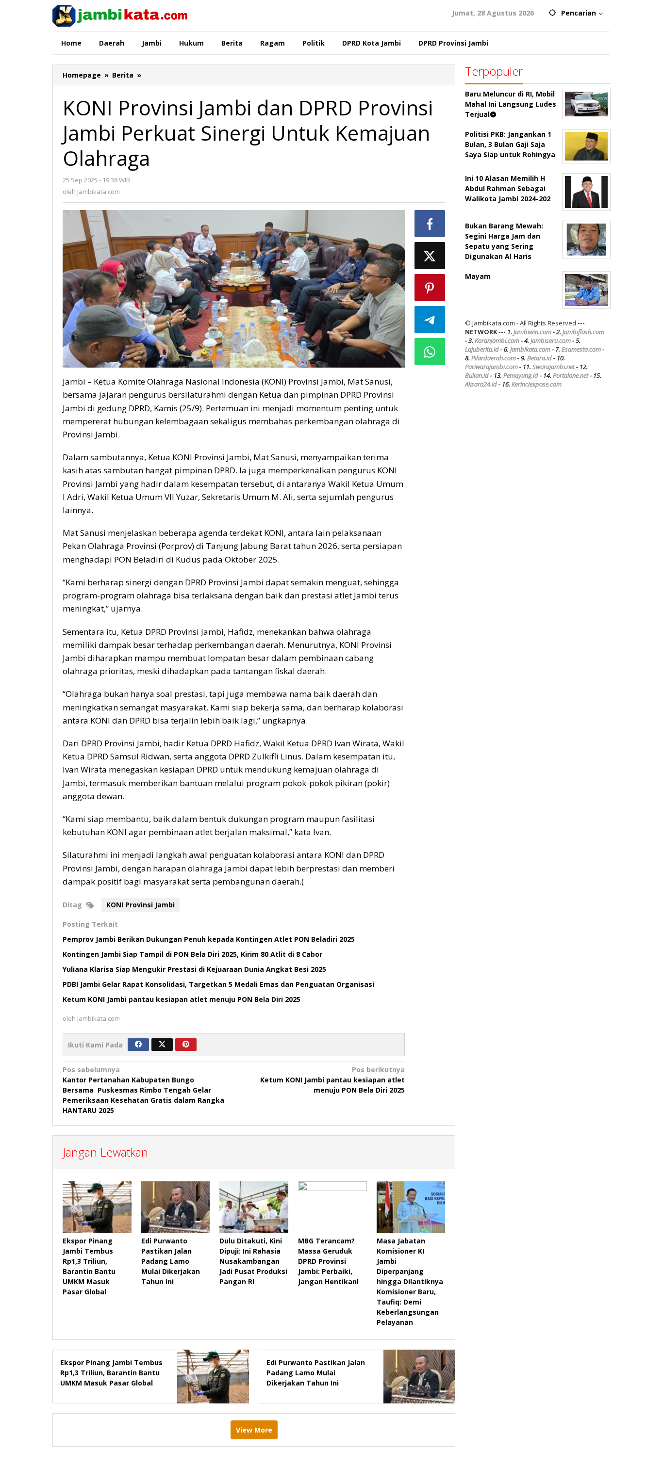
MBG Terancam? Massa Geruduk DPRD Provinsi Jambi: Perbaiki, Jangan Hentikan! (328, 1261)
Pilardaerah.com (493, 358)
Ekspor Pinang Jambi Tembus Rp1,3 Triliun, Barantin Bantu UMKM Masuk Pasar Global (111, 1372)
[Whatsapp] (430, 351)
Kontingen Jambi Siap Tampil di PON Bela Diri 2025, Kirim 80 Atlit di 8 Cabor (192, 954)
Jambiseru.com (550, 340)
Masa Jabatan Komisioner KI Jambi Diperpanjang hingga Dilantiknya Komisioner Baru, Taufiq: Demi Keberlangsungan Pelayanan (410, 1281)
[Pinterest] (186, 1044)
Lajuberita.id (482, 349)
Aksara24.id (481, 384)
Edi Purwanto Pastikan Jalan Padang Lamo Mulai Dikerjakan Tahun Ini (170, 1261)
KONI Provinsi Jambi (140, 904)
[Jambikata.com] (119, 14)
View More (254, 1429)
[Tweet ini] (430, 255)
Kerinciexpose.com (537, 384)
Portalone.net (570, 375)
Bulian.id (477, 375)
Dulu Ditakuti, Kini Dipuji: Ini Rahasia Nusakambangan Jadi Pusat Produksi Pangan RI (253, 1261)
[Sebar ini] (430, 223)
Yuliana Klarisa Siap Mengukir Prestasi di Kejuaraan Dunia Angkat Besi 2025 (194, 969)
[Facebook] (138, 1044)
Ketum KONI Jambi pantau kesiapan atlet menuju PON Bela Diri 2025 (181, 999)
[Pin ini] (430, 287)
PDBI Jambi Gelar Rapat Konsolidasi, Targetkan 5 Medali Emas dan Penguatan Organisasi (218, 984)
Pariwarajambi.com (491, 366)
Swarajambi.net (553, 366)
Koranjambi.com (497, 340)
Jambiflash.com (583, 331)
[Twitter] (162, 1044)
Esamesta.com (581, 349)
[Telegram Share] (430, 319)
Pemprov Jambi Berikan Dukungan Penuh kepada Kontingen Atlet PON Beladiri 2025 (209, 939)
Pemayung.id (520, 375)
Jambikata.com (530, 349)
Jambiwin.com (532, 331)
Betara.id (539, 358)
